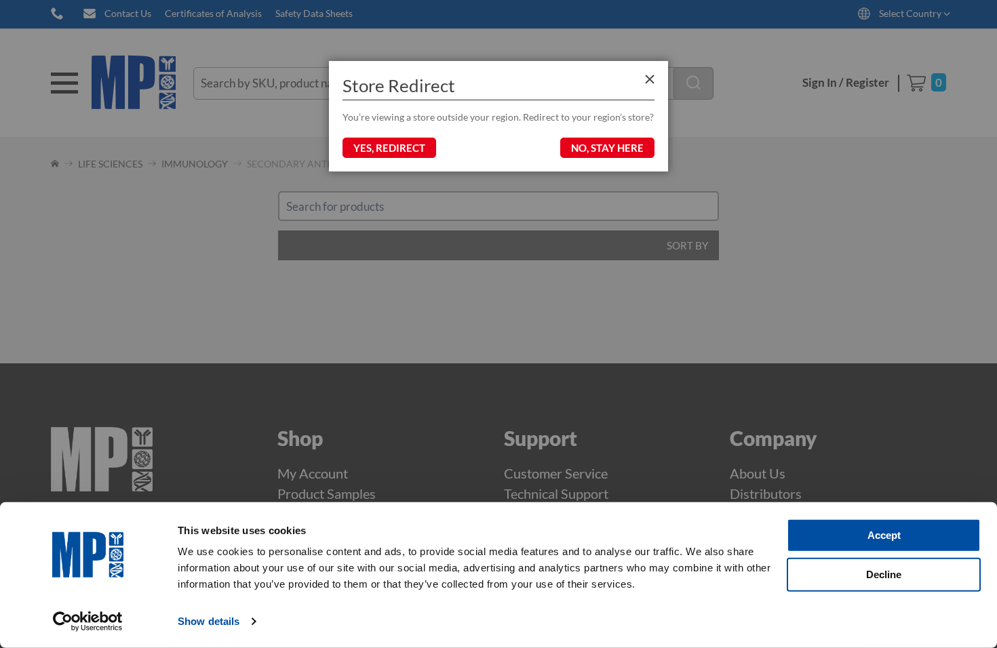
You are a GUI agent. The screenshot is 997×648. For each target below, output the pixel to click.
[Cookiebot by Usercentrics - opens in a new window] (87, 621)
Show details (208, 621)
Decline (883, 574)
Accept (884, 535)
